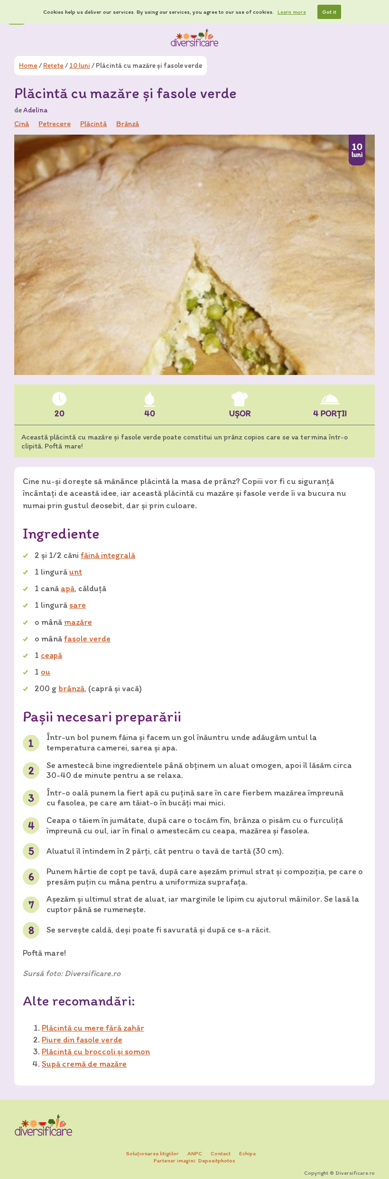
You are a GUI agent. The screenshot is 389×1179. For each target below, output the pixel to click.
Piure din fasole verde (82, 1039)
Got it (329, 12)
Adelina (35, 110)
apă (67, 588)
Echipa (247, 1153)
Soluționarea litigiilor (152, 1153)
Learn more (292, 12)
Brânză (127, 123)
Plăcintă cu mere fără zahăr (93, 1028)
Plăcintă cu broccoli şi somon (96, 1051)
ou (45, 672)
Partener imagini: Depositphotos (194, 1160)
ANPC (194, 1153)
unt (75, 572)
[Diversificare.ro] (194, 37)
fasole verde (87, 638)
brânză (71, 688)
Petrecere (54, 123)
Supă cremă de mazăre (84, 1064)
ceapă (51, 655)
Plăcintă (93, 123)
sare (77, 605)
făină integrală (108, 555)
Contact (221, 1153)
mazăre (78, 622)
